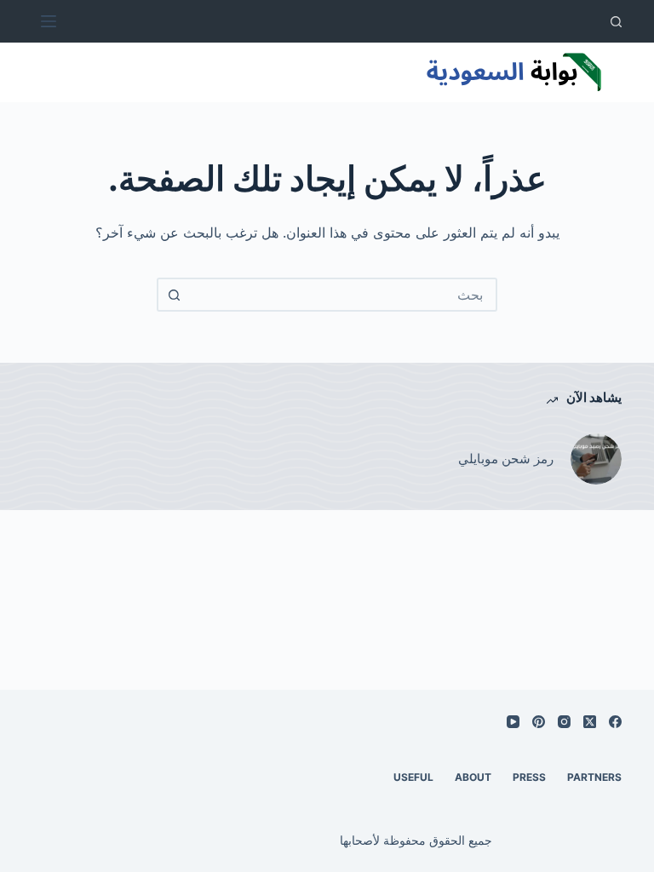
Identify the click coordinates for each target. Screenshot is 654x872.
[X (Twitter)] (589, 721)
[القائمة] (48, 21)
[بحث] (616, 21)
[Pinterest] (538, 721)
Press (529, 777)
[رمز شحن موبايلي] (596, 459)
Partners (594, 777)
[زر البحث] (173, 294)
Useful (413, 777)
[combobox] (342, 295)
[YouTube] (513, 721)
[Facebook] (615, 721)
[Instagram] (564, 721)
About (473, 777)
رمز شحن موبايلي (506, 458)
